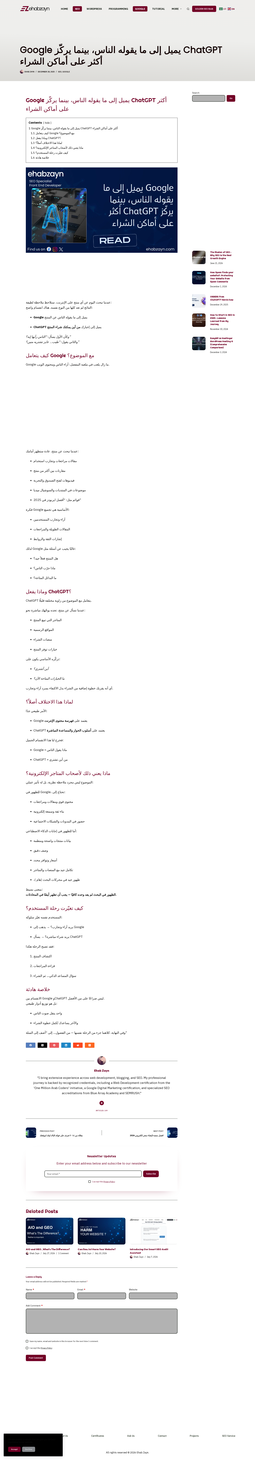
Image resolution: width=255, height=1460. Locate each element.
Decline (28, 1449)
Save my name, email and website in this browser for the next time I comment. (64, 1341)
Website (133, 1289)
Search (195, 92)
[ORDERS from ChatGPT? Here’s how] (199, 301)
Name (30, 1289)
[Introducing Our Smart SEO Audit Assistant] (154, 1231)
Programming (118, 8)
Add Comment (34, 1305)
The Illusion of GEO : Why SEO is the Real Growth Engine (220, 255)
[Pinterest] (54, 1045)
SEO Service (228, 1435)
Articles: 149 (102, 1111)
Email (81, 1289)
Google (140, 8)
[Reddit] (78, 1045)
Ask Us (131, 1435)
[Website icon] (101, 1103)
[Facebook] (30, 1045)
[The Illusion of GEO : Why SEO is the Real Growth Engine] (199, 257)
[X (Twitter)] (42, 1045)
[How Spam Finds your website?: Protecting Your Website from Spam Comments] (199, 277)
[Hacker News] (89, 1045)
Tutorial (158, 8)
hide (47, 122)
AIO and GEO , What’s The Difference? (48, 1249)
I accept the (103, 1181)
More (175, 8)
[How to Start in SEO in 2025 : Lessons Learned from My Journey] (199, 320)
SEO (77, 8)
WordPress (94, 8)
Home (64, 8)
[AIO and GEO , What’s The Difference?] (49, 1231)
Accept (14, 1449)
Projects (194, 1435)
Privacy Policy (109, 1181)
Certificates (97, 1435)
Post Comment (36, 1358)
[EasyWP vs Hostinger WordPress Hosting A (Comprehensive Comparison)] (199, 343)
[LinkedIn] (66, 1045)
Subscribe (151, 1173)
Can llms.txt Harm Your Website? (97, 1249)
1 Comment (63, 1253)
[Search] (188, 9)
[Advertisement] (102, 278)
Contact (162, 1435)
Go (231, 98)
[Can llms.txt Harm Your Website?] (101, 1231)
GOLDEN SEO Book (204, 9)
